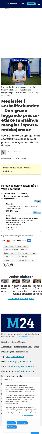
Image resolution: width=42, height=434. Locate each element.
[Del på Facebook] (4, 273)
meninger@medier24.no (19, 370)
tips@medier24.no (15, 365)
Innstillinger (35, 432)
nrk (34, 262)
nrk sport (25, 262)
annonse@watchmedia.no (23, 375)
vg (33, 269)
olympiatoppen (11, 258)
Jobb (7, 4)
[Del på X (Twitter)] (8, 273)
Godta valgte (22, 423)
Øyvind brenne (10, 262)
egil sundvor (23, 269)
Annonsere (14, 4)
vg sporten (9, 254)
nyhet (24, 258)
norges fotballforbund (15, 265)
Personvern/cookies (27, 345)
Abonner (31, 4)
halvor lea (9, 269)
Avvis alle (11, 423)
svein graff (22, 254)
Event (22, 4)
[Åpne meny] (39, 4)
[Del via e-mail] (12, 273)
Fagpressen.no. (28, 415)
